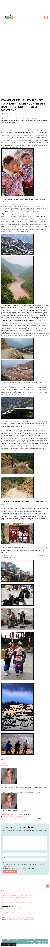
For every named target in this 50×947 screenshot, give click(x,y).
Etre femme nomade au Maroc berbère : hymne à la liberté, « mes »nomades (18, 818)
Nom (4, 852)
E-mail (5, 857)
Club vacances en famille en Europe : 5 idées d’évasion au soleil (16, 902)
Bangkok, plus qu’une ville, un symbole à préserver (12, 814)
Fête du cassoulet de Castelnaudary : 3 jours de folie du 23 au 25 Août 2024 (20, 895)
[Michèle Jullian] (9, 784)
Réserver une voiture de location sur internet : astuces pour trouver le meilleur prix (21, 893)
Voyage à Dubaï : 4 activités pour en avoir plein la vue (14, 900)
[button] (46, 17)
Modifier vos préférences (9, 944)
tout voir (23, 810)
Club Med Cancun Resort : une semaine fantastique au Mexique (16, 897)
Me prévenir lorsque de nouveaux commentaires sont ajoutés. (19, 868)
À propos (4, 763)
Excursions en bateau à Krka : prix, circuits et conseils (20, 908)
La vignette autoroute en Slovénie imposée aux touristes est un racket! (25, 915)
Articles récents (6, 765)
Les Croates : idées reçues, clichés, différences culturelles (21, 917)
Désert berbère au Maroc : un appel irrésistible (12, 816)
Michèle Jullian (7, 113)
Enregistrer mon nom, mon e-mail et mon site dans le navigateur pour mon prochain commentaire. (23, 865)
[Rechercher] (47, 886)
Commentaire (6, 835)
